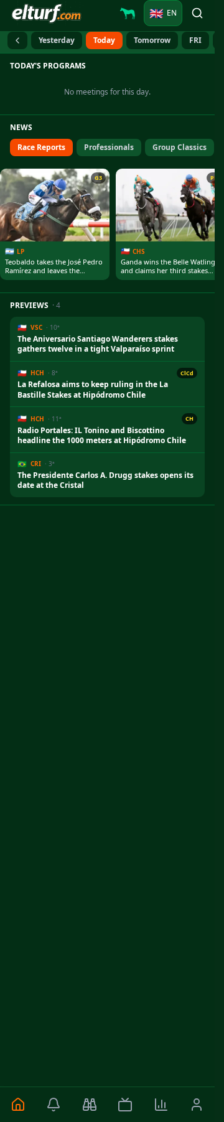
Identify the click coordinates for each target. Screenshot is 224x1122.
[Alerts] (54, 1105)
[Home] (18, 1105)
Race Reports (41, 147)
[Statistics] (161, 1105)
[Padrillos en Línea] (127, 13)
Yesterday (57, 40)
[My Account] (197, 1105)
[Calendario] (17, 40)
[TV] (126, 1105)
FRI (195, 40)
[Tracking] (90, 1105)
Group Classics (179, 147)
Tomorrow (152, 40)
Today (104, 40)
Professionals (109, 147)
